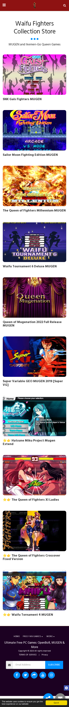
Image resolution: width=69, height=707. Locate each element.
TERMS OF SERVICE (28, 654)
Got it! (56, 702)
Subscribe (54, 665)
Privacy (45, 654)
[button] (4, 5)
